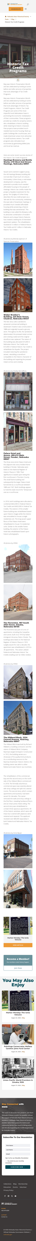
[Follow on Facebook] (5, 1196)
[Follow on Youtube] (15, 1196)
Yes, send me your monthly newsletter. (14, 1162)
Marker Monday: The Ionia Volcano (18, 939)
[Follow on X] (12, 1196)
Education (7, 1187)
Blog (18, 61)
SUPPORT (4, 1215)
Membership (22, 1184)
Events (15, 1187)
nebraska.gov (8, 1234)
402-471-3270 (5, 1210)
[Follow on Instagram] (8, 1196)
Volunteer (23, 1187)
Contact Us (4, 1217)
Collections (7, 1184)
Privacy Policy (8, 1190)
